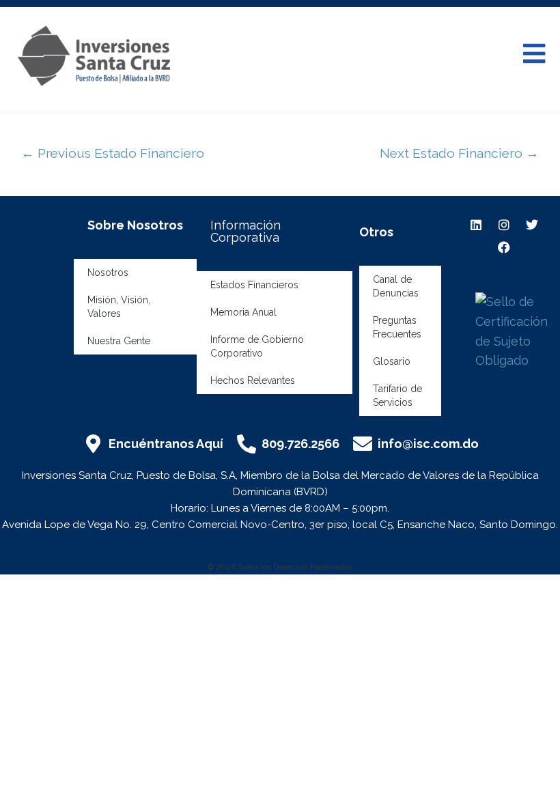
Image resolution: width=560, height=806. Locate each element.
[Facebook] (504, 247)
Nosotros (107, 272)
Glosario (391, 361)
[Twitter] (532, 225)
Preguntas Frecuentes (397, 327)
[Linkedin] (475, 225)
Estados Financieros (254, 284)
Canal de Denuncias (396, 286)
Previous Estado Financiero (112, 153)
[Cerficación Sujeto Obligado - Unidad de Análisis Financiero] (514, 330)
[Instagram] (504, 225)
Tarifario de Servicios (397, 395)
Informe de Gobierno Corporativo (257, 346)
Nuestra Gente (118, 340)
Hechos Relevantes (252, 380)
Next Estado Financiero (459, 153)
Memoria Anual (243, 312)
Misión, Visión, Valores (118, 306)
